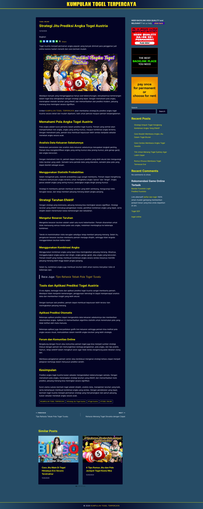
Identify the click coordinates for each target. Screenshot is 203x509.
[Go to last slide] (41, 460)
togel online (136, 217)
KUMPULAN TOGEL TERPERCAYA (52, 401)
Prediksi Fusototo (138, 191)
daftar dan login (150, 197)
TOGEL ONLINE (44, 21)
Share (64, 42)
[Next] (119, 460)
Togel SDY (135, 211)
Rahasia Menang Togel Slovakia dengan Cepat (105, 415)
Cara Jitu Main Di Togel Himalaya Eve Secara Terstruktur (53, 470)
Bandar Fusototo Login (141, 189)
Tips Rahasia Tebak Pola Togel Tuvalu (78, 276)
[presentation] (58, 449)
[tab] (76, 486)
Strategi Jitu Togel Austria (76, 401)
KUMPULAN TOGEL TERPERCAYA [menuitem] (59, 111)
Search (134, 107)
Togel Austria (93, 401)
